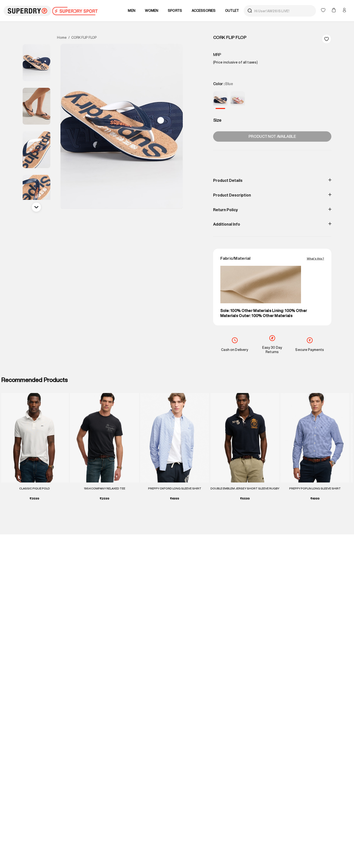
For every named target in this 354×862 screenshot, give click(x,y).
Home (62, 37)
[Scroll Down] (36, 207)
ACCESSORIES (204, 10)
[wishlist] (324, 10)
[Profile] (344, 10)
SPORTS (175, 10)
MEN (131, 10)
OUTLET (232, 10)
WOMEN (151, 10)
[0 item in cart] (334, 10)
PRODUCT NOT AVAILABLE (272, 136)
